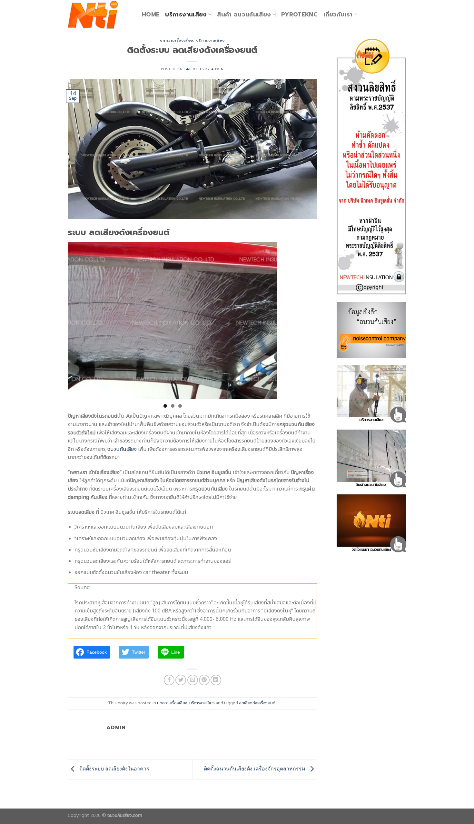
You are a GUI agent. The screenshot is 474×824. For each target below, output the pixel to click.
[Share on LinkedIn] (216, 680)
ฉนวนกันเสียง (122, 449)
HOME (150, 14)
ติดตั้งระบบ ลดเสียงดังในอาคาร (113, 768)
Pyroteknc (299, 14)
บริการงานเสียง (186, 14)
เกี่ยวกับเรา (337, 14)
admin (217, 69)
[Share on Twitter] (180, 680)
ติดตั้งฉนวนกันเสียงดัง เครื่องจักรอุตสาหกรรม (255, 768)
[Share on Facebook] (169, 680)
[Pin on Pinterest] (204, 680)
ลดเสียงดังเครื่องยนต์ (257, 703)
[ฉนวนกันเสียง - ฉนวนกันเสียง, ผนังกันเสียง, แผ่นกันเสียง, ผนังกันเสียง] (100, 14)
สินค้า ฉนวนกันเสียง (244, 14)
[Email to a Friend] (192, 680)
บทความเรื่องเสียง (176, 40)
